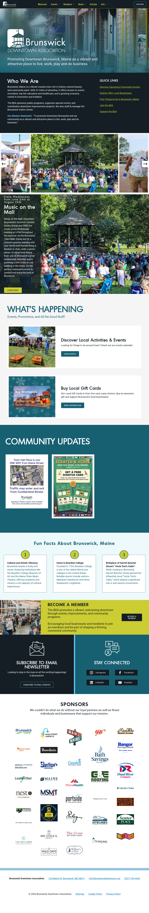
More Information (72, 405)
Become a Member (131, 617)
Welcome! (42, 4)
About (81, 4)
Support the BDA (108, 111)
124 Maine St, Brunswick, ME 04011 (66, 878)
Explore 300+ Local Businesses (116, 93)
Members (67, 4)
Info (103, 4)
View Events (70, 354)
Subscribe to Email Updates (37, 685)
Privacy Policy (113, 894)
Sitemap (80, 894)
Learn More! (13, 290)
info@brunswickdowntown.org (104, 878)
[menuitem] (42, 4)
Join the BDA (106, 105)
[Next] (145, 164)
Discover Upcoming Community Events (120, 87)
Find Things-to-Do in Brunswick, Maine (119, 99)
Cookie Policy (95, 894)
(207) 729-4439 (132, 878)
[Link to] (9, 4)
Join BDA (140, 4)
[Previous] (3, 164)
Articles (93, 4)
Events (54, 4)
